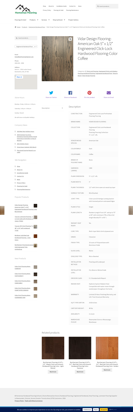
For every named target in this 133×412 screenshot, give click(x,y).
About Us (51, 6)
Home (18, 27)
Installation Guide (62, 6)
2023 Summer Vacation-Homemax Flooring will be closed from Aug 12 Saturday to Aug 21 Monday (27, 137)
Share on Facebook (70, 97)
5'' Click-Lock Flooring (91, 71)
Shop (44, 6)
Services (44, 20)
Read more (53, 372)
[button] (70, 39)
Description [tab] (46, 108)
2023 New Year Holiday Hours (25, 131)
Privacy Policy (47, 10)
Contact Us (72, 6)
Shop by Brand (57, 20)
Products (33, 20)
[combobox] (26, 46)
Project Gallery (73, 20)
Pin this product (89, 97)
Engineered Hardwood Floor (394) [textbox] (26, 46)
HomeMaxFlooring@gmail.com (24, 57)
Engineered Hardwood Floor (37, 27)
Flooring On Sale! (58, 10)
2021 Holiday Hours (23, 144)
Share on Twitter (51, 97)
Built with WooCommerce (33, 401)
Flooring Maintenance (72, 10)
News (79, 6)
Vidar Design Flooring (88, 76)
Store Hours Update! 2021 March (26, 147)
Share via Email (109, 97)
